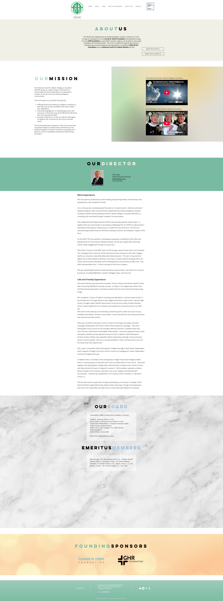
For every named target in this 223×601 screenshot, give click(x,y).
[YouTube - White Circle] (143, 588)
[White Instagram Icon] (149, 588)
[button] (97, 6)
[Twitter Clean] (140, 588)
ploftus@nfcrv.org (118, 179)
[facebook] (146, 588)
